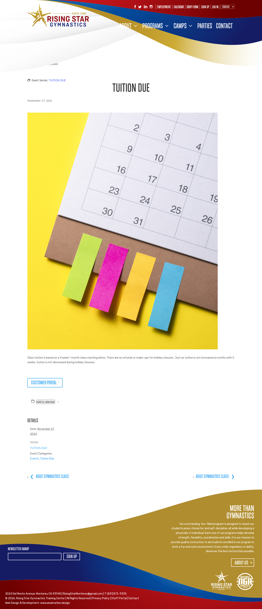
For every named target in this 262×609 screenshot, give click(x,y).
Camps (180, 26)
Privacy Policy (101, 598)
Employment (164, 7)
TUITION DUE (38, 448)
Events (34, 458)
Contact (224, 26)
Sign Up (205, 7)
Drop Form (192, 7)
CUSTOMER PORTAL (44, 383)
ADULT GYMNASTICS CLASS (52, 476)
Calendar (179, 7)
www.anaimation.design (55, 603)
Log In (215, 7)
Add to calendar (46, 402)
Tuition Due (47, 458)
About (125, 26)
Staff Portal (119, 598)
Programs (152, 26)
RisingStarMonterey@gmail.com (83, 593)
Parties (204, 26)
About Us (241, 563)
